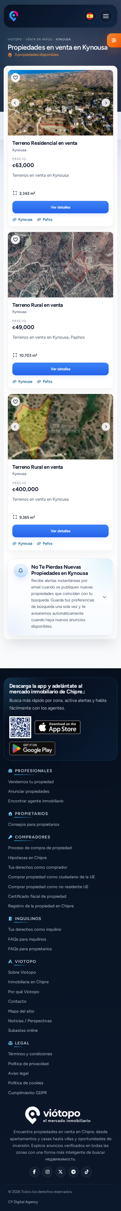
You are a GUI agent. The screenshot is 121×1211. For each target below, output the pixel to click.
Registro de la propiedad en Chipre (41, 905)
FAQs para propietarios (30, 948)
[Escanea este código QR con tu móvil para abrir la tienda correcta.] (20, 727)
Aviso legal (18, 1073)
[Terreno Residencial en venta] (60, 102)
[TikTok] (86, 1172)
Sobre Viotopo (22, 972)
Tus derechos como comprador (37, 867)
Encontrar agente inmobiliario (36, 800)
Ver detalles (60, 207)
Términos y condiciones (30, 1053)
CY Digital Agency (23, 1202)
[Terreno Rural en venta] (60, 264)
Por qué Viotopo (23, 991)
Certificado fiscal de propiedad (37, 896)
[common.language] (90, 16)
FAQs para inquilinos (27, 939)
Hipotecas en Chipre (27, 857)
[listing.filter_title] (114, 40)
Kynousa (19, 150)
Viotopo (15, 39)
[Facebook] (34, 1172)
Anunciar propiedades (28, 791)
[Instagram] (47, 1172)
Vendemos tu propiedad (31, 781)
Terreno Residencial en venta (44, 143)
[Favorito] (15, 77)
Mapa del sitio (21, 1011)
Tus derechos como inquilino (34, 929)
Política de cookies (25, 1082)
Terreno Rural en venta (37, 305)
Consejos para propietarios (33, 824)
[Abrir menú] (106, 16)
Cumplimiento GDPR (27, 1092)
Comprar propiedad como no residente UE (48, 886)
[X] (60, 1172)
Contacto (17, 1001)
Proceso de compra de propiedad (40, 847)
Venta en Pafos (39, 39)
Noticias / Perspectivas (30, 1020)
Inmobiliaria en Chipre (28, 981)
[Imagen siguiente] (106, 102)
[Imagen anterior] (15, 102)
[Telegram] (73, 1172)
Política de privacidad (28, 1063)
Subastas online (23, 1030)
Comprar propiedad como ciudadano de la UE (51, 876)
